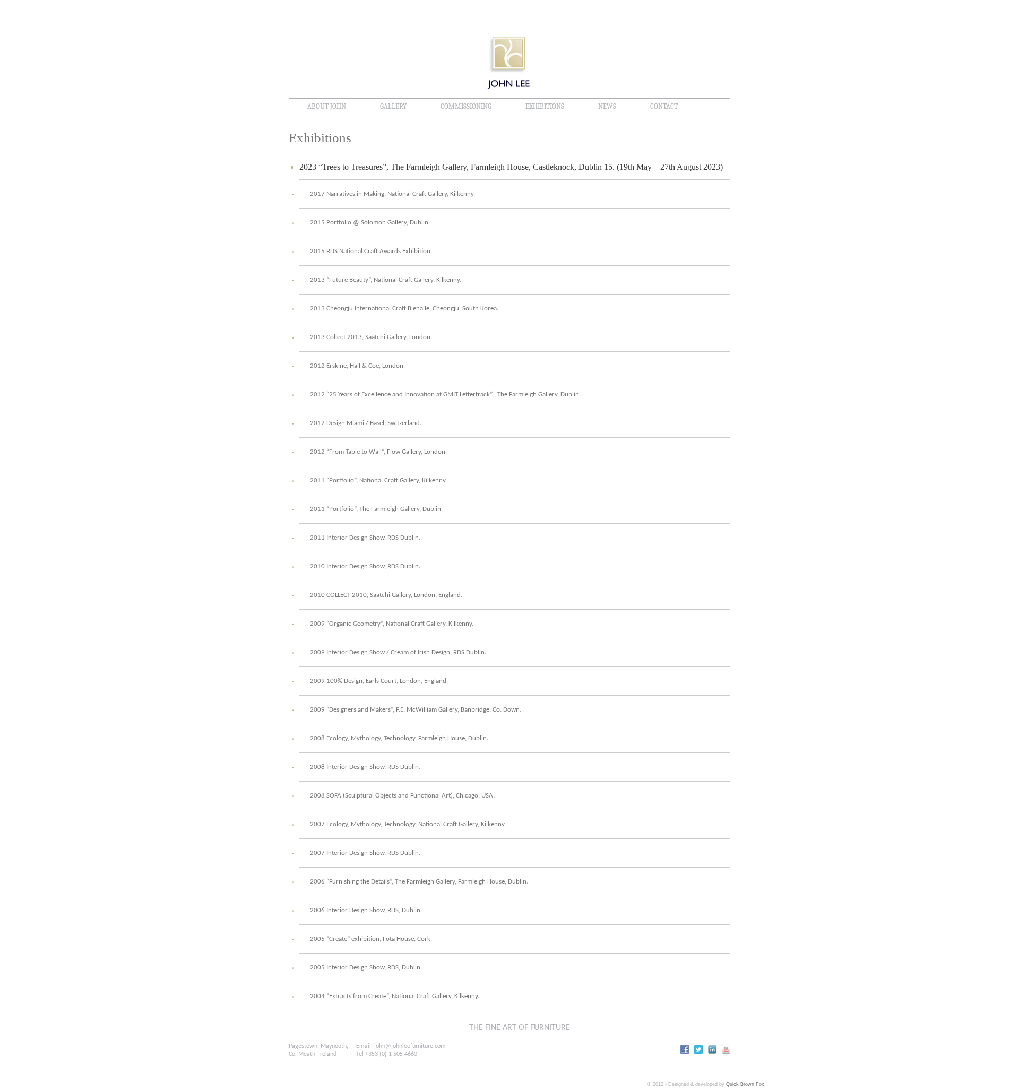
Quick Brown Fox (745, 1084)
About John (326, 106)
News (607, 106)
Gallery (393, 106)
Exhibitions (544, 106)
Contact (664, 106)
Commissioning (466, 106)
